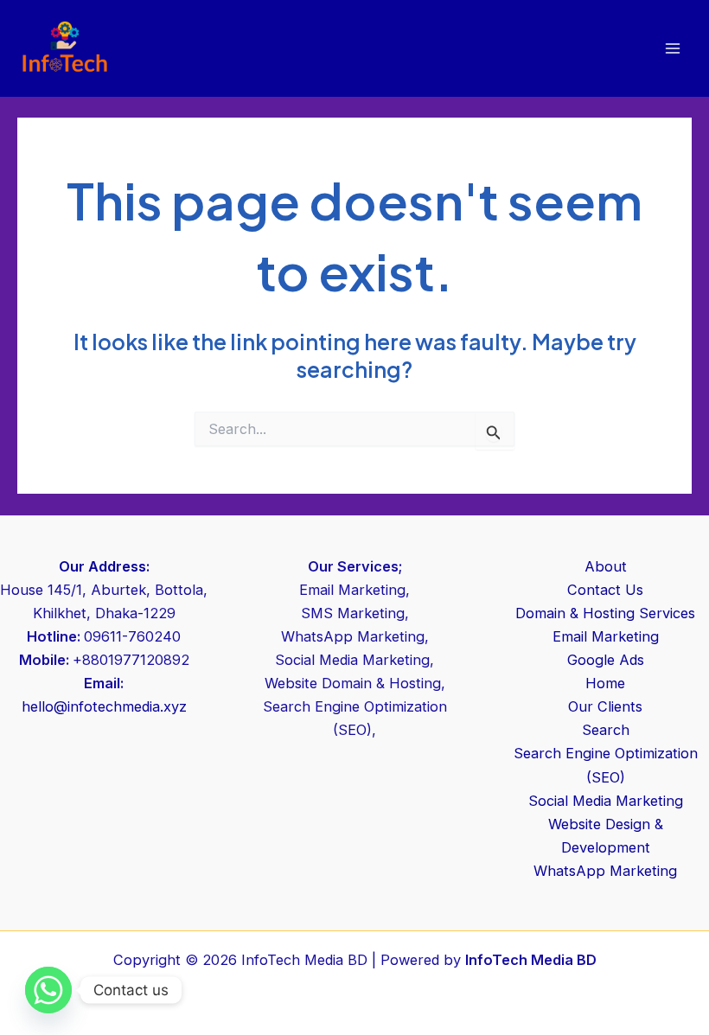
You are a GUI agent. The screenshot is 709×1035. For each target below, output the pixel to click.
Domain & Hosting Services (605, 613)
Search (605, 729)
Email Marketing (606, 636)
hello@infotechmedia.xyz (104, 706)
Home (605, 683)
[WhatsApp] (48, 990)
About (605, 566)
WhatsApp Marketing (605, 870)
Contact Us (605, 589)
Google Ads (605, 659)
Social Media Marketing (605, 800)
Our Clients (605, 706)
